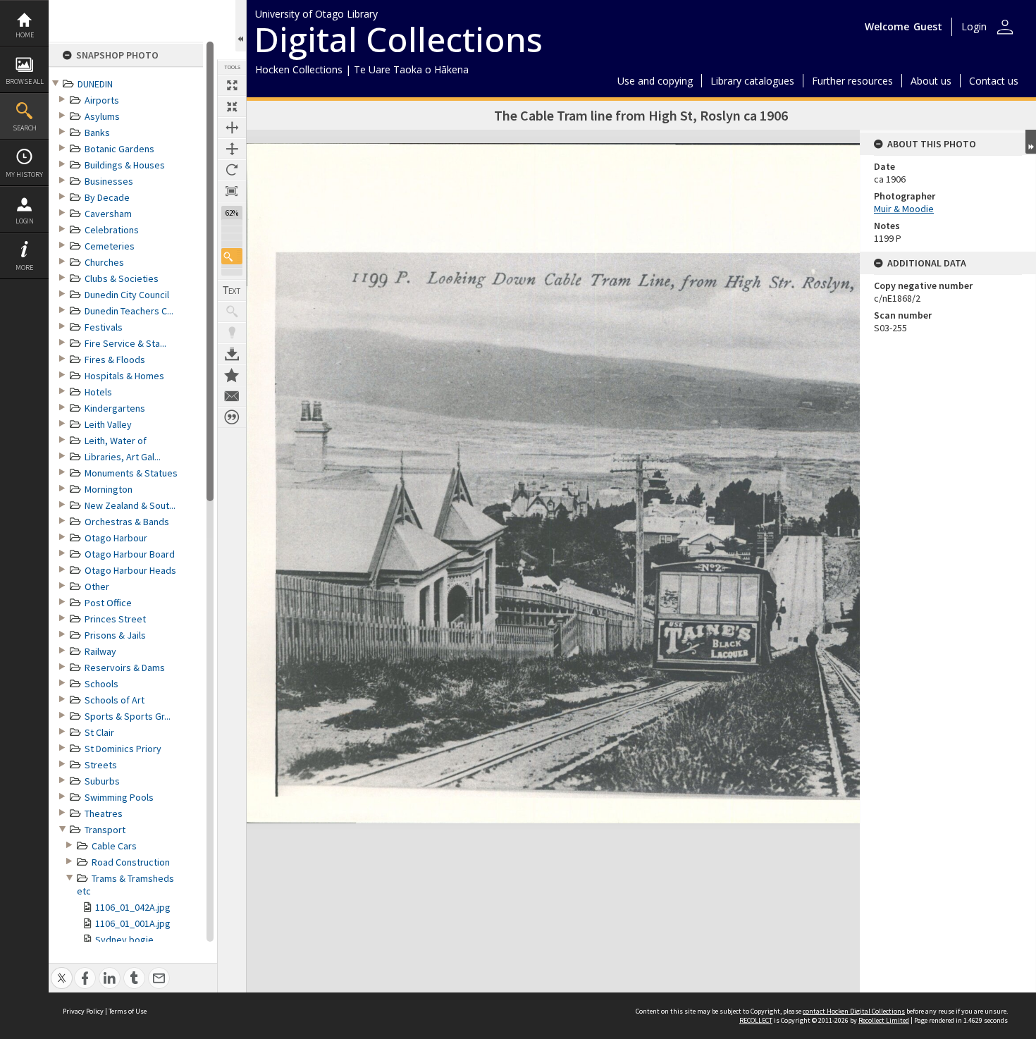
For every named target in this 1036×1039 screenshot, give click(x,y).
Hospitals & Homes (124, 375)
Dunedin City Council (127, 294)
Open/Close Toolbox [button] (240, 25)
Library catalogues (752, 80)
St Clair (99, 732)
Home (25, 34)
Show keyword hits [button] (232, 311)
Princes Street (115, 619)
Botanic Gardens (119, 148)
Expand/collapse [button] (1030, 142)
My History (24, 174)
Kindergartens (115, 408)
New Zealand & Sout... (130, 505)
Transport (105, 829)
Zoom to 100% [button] (232, 191)
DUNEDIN (95, 84)
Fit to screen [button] (232, 106)
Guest (927, 26)
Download (232, 353)
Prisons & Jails (115, 635)
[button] (231, 256)
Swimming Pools (119, 797)
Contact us (993, 80)
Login (25, 221)
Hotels (98, 392)
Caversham (108, 213)
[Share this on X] (62, 970)
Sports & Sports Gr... (128, 716)
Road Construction (131, 862)
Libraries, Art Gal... (123, 456)
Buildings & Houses (125, 165)
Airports (102, 100)
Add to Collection (232, 375)
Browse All (25, 81)
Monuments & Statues (131, 473)
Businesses (109, 181)
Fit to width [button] (232, 127)
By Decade (107, 197)
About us (931, 80)
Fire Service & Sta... (125, 343)
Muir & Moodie (904, 208)
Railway (100, 651)
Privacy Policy (83, 1011)
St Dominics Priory (123, 748)
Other (97, 586)
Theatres (104, 813)
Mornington (108, 489)
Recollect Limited (883, 1020)
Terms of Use (128, 1011)
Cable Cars (114, 846)
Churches (104, 262)
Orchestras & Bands (127, 521)
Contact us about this (232, 396)
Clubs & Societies (122, 278)
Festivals (104, 327)
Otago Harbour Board (130, 554)
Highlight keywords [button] (232, 332)
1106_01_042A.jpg (133, 907)
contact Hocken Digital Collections (854, 1011)
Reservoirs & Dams (125, 667)
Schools (101, 683)
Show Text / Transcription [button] (232, 290)
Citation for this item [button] (232, 417)
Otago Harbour (116, 537)
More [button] (24, 267)
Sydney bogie (124, 939)
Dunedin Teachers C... (129, 311)
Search (25, 128)
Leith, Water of (116, 440)
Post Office (108, 602)
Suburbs (102, 781)
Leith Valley (108, 424)
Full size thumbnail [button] (232, 85)
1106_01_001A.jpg (133, 923)
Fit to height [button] (232, 148)
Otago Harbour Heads (130, 570)
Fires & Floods (115, 359)
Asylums (102, 116)
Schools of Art (114, 700)
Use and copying (655, 80)
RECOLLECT (755, 1020)
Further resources (852, 80)
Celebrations (112, 229)
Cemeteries (110, 246)
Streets (101, 764)
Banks (97, 132)
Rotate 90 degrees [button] (232, 169)
